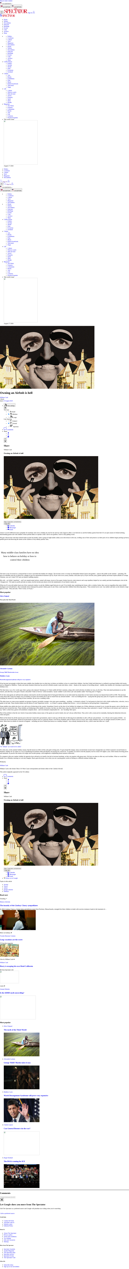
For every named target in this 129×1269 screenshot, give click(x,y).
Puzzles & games (13, 117)
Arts (9, 75)
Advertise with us (9, 1056)
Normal (14, 423)
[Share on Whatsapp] (8, 437)
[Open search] (1, 181)
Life (5, 89)
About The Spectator (10, 1067)
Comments (9, 429)
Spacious (16, 426)
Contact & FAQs (9, 1055)
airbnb (6, 722)
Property (10, 97)
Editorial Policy (8, 1060)
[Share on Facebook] (8, 433)
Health (10, 102)
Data (9, 68)
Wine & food (11, 94)
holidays (6, 725)
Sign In (30, 13)
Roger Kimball (8, 992)
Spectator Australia (9, 1083)
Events (6, 28)
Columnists (11, 109)
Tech (9, 41)
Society (10, 65)
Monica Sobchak (5, 736)
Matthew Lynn (8, 926)
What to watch (12, 92)
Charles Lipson (8, 959)
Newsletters (7, 23)
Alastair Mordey (5, 823)
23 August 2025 (8, 401)
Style (9, 100)
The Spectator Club (9, 1091)
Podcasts (6, 24)
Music (9, 82)
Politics (10, 36)
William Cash (4, 599)
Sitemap (6, 1076)
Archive (6, 31)
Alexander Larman (9, 893)
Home (5, 19)
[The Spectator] (16, 13)
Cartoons (10, 116)
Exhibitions (11, 78)
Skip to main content (6, 1)
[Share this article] (5, 439)
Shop (5, 33)
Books (9, 77)
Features (10, 107)
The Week (11, 106)
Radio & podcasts (13, 84)
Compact (14, 421)
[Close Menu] (1, 184)
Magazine (10, 43)
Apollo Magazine (9, 1085)
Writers (6, 21)
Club (5, 30)
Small (13, 412)
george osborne (8, 724)
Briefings (6, 26)
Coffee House (8, 62)
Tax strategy (7, 1072)
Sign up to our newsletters (11, 1101)
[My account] (34, 13)
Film (9, 80)
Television (11, 85)
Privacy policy (8, 1069)
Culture (10, 39)
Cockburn (11, 38)
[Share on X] (8, 435)
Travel (9, 95)
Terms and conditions (10, 1071)
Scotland (10, 72)
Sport (9, 99)
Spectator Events (9, 1090)
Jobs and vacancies (9, 1074)
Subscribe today (8, 1099)
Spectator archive (9, 1088)
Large (15, 417)
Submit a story (8, 1058)
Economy (10, 70)
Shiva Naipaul (8, 860)
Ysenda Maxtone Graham (7, 770)
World (9, 67)
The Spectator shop (9, 1086)
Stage (9, 87)
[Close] (2, 1034)
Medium (14, 414)
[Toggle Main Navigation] (2, 12)
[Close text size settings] (5, 408)
